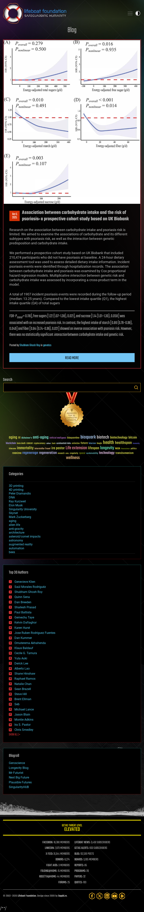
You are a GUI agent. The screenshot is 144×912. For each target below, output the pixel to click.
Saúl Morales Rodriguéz (30, 587)
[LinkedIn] (107, 896)
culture (48, 443)
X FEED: (49, 854)
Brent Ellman (22, 699)
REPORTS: (79, 865)
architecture (16, 532)
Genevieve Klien (24, 582)
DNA (12, 497)
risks (67, 453)
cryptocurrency (39, 443)
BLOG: (77, 854)
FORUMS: (62, 882)
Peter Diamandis (20, 493)
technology (107, 453)
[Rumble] (122, 896)
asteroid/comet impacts (24, 536)
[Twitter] (100, 896)
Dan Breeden (22, 602)
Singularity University (23, 509)
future (84, 443)
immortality (25, 448)
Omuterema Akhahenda (30, 643)
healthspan (123, 443)
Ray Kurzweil (17, 501)
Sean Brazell (22, 689)
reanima (16, 453)
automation (16, 548)
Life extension (76, 448)
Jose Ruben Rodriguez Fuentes (34, 633)
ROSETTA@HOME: (47, 876)
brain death (21, 443)
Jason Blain (22, 714)
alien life (14, 525)
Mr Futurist (16, 773)
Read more (72, 358)
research (61, 453)
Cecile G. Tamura (25, 653)
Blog (72, 30)
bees (12, 552)
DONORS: (60, 859)
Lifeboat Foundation (27, 896)
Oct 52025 (14, 216)
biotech (103, 437)
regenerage (30, 453)
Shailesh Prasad (25, 607)
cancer (29, 443)
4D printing (16, 489)
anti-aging (41, 437)
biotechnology (119, 438)
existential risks (63, 443)
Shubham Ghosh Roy (30, 345)
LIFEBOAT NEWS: (82, 842)
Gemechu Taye (24, 617)
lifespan (93, 448)
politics (134, 449)
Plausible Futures (20, 782)
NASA (117, 448)
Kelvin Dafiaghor (25, 622)
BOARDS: (78, 859)
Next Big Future (19, 777)
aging (13, 437)
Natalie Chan (23, 684)
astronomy (16, 540)
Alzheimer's (26, 438)
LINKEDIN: (49, 848)
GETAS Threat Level (72, 828)
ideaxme (12, 449)
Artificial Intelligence (58, 438)
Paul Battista (23, 612)
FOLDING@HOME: (48, 871)
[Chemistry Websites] (72, 410)
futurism (92, 443)
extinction (76, 443)
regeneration (48, 453)
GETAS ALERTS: (81, 848)
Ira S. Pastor (22, 724)
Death (54, 443)
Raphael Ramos (24, 678)
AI (19, 438)
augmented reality (21, 544)
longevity (107, 448)
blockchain (11, 443)
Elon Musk (16, 505)
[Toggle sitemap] (130, 13)
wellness (73, 457)
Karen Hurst (22, 628)
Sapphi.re (62, 896)
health (108, 442)
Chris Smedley (23, 730)
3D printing (16, 486)
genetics (47, 345)
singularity (74, 453)
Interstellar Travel (42, 448)
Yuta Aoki (20, 658)
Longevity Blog (18, 768)
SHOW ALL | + (14, 734)
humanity (136, 443)
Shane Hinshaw (24, 673)
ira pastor (58, 448)
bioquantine (73, 437)
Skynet (13, 513)
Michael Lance (24, 709)
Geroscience (17, 763)
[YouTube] (115, 896)
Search (136, 387)
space (82, 453)
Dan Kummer (23, 638)
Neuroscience (125, 449)
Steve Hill (20, 694)
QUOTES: (78, 882)
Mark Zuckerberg (20, 517)
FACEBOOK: (47, 842)
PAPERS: (78, 876)
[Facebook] (92, 896)
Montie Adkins (23, 719)
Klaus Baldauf (23, 648)
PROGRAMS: (80, 871)
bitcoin (132, 438)
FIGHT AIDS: (52, 865)
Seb (17, 704)
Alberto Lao (22, 668)
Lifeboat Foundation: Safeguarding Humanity (62, 13)
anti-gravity (16, 529)
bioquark (88, 437)
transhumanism (125, 453)
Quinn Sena (22, 597)
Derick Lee (21, 663)
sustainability (92, 453)
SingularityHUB (19, 787)
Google (99, 443)
